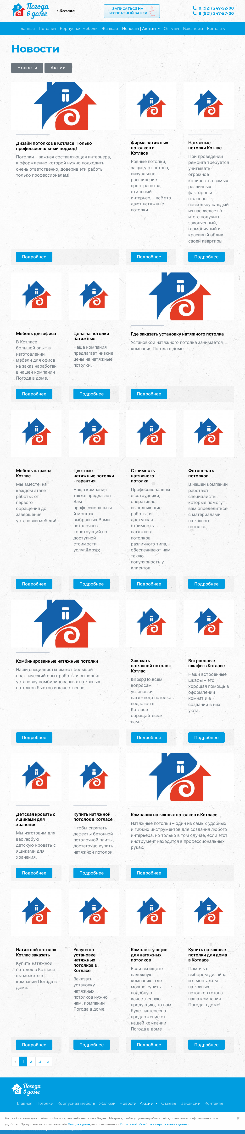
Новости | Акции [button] (139, 28)
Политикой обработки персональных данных (154, 1124)
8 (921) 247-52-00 (215, 8)
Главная (27, 28)
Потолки (47, 28)
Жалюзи (109, 28)
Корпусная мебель (79, 28)
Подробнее (34, 256)
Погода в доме (79, 1124)
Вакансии (193, 28)
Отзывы (171, 28)
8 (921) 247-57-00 (215, 13)
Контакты (216, 28)
